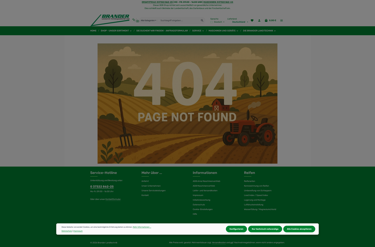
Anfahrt (145, 181)
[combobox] (178, 20)
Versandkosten (219, 242)
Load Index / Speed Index (256, 195)
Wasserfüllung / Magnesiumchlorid (260, 209)
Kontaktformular (113, 199)
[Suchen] (202, 20)
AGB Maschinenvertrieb (204, 186)
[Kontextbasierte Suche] (135, 20)
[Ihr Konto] (259, 20)
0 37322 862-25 (102, 186)
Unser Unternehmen (151, 186)
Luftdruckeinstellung (253, 204)
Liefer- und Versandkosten (205, 190)
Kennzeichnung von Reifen (256, 186)
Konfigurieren (236, 229)
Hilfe (195, 214)
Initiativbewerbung (201, 200)
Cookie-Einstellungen (203, 209)
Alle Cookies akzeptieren (299, 229)
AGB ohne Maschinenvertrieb (206, 181)
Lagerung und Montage (255, 200)
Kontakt (145, 195)
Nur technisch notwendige (265, 229)
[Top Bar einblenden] (281, 20)
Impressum (198, 195)
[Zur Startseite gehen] (109, 20)
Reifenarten (249, 181)
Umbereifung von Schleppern (257, 190)
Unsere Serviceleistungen (154, 190)
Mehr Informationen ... (142, 227)
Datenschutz (199, 204)
